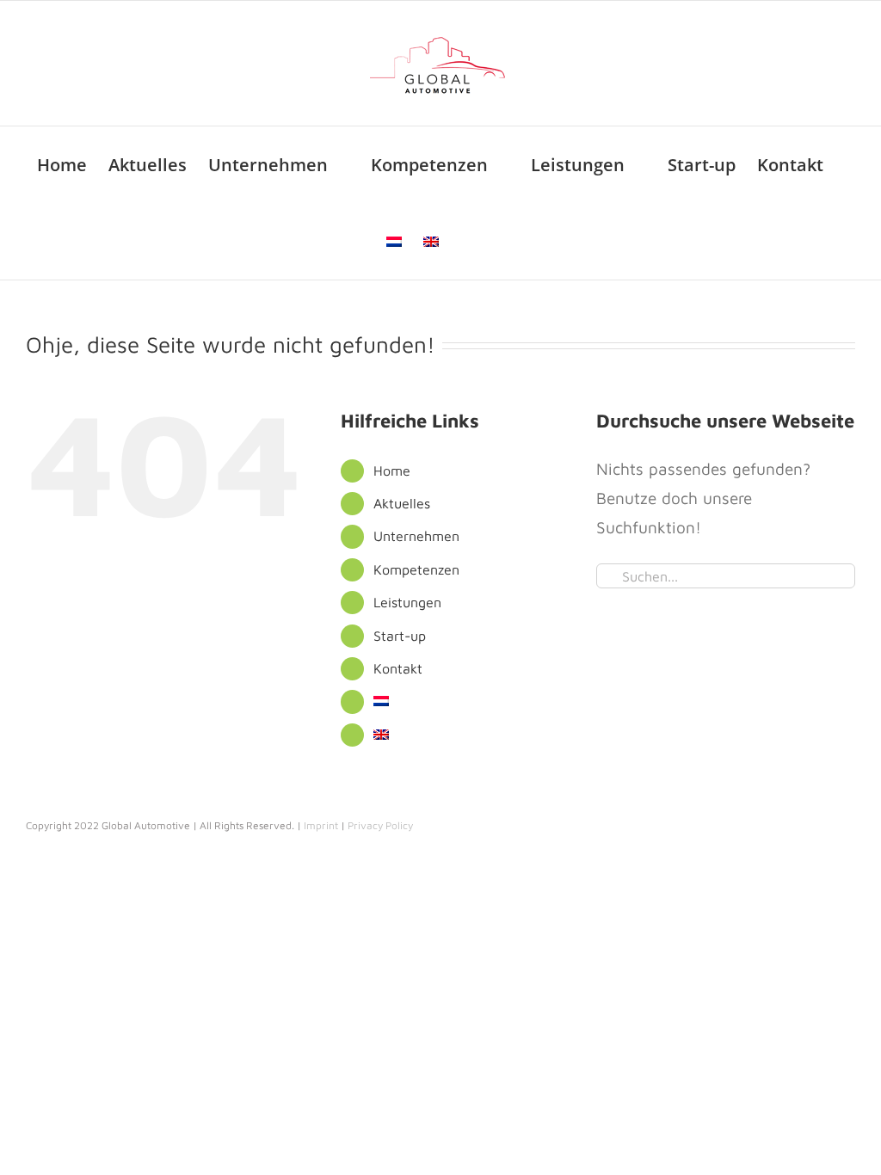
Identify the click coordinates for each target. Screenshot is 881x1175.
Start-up (399, 635)
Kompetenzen (416, 569)
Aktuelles (401, 503)
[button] (467, 241)
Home (391, 470)
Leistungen (407, 602)
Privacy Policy (380, 825)
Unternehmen (416, 536)
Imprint (321, 825)
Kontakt (397, 668)
